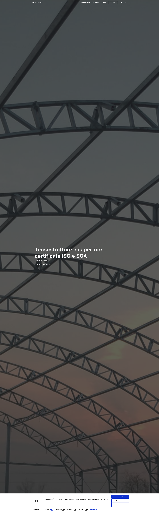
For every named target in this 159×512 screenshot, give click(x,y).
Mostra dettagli (93, 509)
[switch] (63, 510)
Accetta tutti (120, 496)
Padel (104, 2)
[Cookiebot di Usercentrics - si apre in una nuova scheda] (36, 510)
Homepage (37, 260)
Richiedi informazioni (41, 264)
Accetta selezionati (120, 500)
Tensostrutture (96, 2)
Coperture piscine (85, 2)
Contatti (113, 2)
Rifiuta (120, 504)
